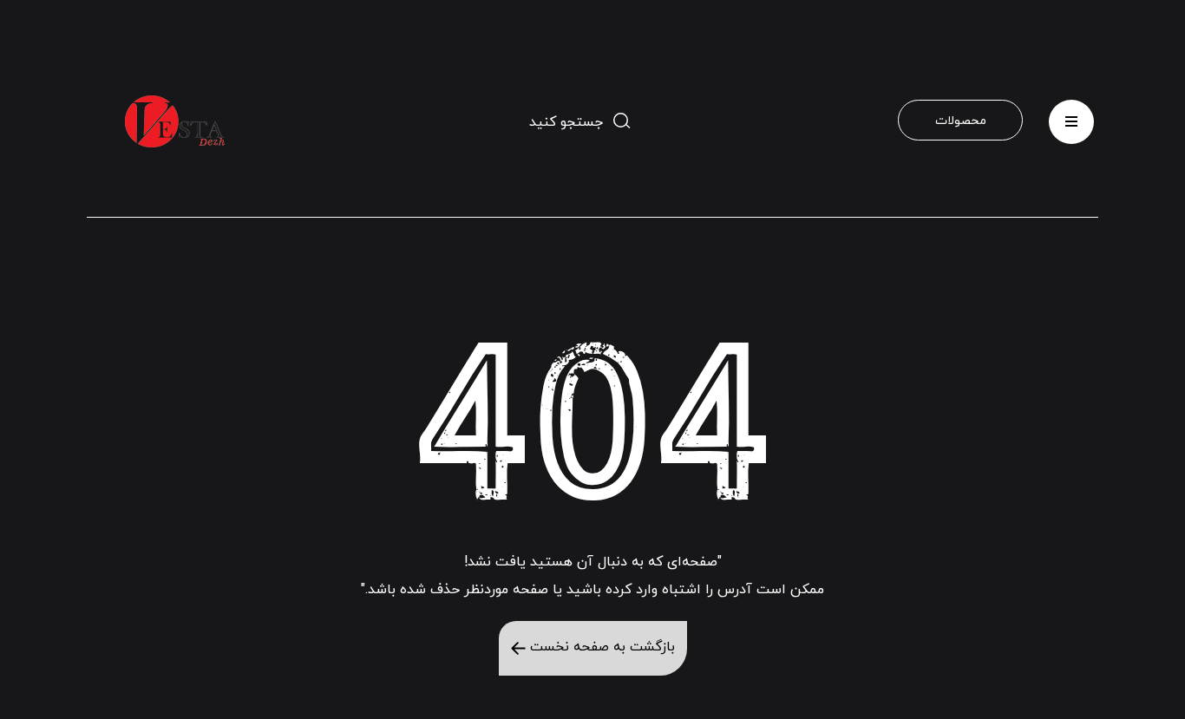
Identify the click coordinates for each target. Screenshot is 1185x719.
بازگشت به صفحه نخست (600, 647)
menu (1071, 114)
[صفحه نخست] (176, 121)
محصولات (960, 121)
